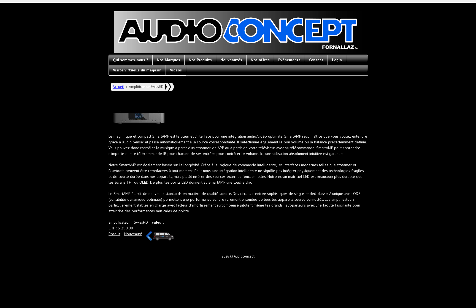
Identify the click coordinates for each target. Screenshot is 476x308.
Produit (114, 233)
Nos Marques (168, 59)
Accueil (118, 86)
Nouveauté (133, 233)
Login (337, 59)
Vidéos (176, 70)
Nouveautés (231, 59)
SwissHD (141, 222)
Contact (316, 59)
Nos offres (260, 59)
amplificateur (119, 222)
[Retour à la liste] (149, 239)
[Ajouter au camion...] (163, 236)
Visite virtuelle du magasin (137, 70)
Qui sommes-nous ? (130, 59)
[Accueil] (238, 33)
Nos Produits (200, 59)
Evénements (289, 59)
